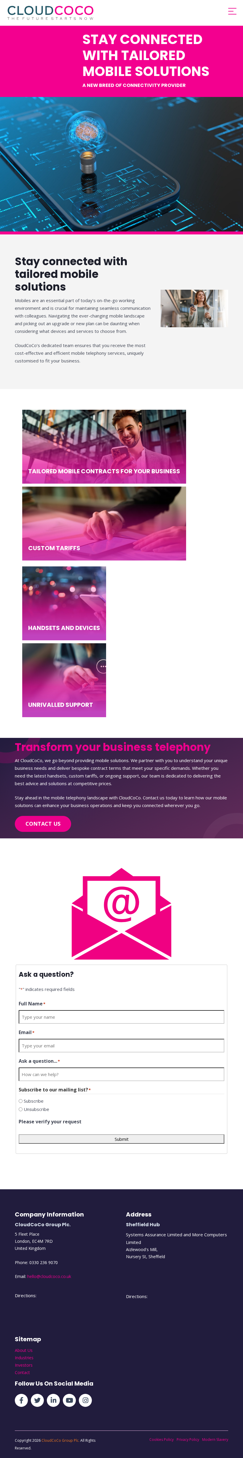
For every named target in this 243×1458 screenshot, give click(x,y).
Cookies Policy (161, 1439)
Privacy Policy (188, 1439)
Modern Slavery (215, 1439)
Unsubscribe (36, 1109)
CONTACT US (42, 823)
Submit (122, 1139)
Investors (24, 1365)
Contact (22, 1372)
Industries (24, 1357)
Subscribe (34, 1101)
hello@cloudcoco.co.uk (49, 1276)
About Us (24, 1350)
